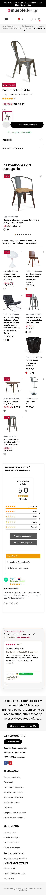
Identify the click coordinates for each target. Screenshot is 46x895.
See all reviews (23, 637)
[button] (28, 19)
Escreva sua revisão (24, 536)
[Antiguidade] (4, 411)
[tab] (23, 140)
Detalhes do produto (12, 148)
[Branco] (4, 229)
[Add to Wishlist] (6, 94)
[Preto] (8, 229)
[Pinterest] (10, 763)
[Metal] (7, 116)
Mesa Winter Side (12, 677)
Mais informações (23, 5)
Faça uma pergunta (24, 542)
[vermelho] (26, 373)
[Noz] (26, 289)
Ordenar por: (12, 568)
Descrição (7, 140)
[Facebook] (6, 763)
